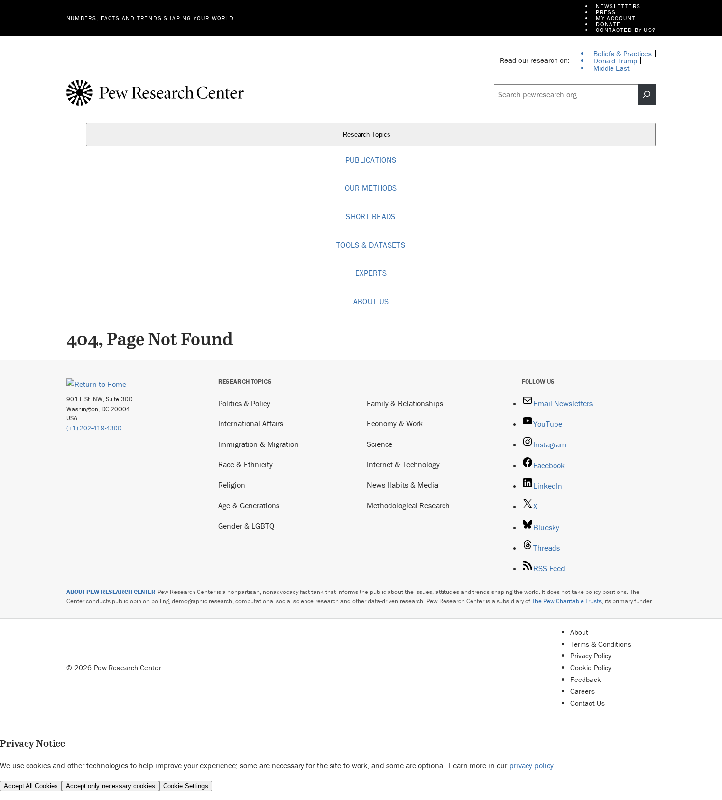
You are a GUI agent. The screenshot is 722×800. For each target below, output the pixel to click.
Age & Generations (248, 505)
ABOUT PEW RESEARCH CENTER (111, 592)
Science (379, 444)
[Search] (647, 95)
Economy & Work (395, 423)
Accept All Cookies (31, 786)
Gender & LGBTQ (246, 526)
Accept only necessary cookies (110, 786)
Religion (231, 485)
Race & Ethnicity (245, 464)
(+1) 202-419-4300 (94, 428)
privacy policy (531, 765)
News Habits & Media (402, 485)
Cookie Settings (185, 786)
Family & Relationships (405, 403)
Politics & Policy (244, 403)
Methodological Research (408, 505)
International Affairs (250, 423)
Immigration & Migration (258, 444)
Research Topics (367, 134)
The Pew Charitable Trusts (567, 601)
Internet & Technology (403, 464)
